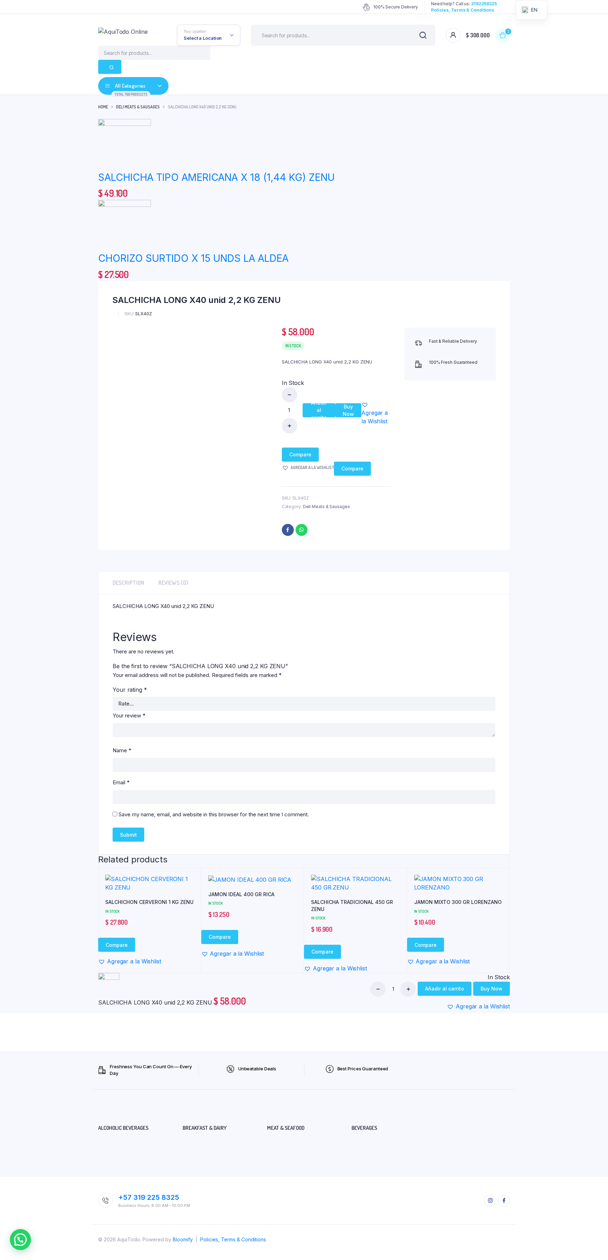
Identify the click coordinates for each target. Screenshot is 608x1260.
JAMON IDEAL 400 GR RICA (241, 894)
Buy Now (348, 410)
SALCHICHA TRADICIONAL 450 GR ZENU (352, 905)
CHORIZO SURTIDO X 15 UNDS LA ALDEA (193, 258)
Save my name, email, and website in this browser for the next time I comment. (214, 814)
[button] (375, 412)
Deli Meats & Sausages (138, 106)
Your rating (130, 689)
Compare (300, 454)
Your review (129, 715)
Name (122, 750)
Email (121, 782)
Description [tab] (128, 582)
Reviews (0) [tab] (173, 582)
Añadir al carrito (319, 410)
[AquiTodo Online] (127, 35)
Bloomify (183, 1239)
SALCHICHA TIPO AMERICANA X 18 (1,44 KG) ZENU (216, 177)
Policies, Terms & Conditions (233, 1239)
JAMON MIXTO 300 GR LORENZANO (458, 902)
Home (103, 106)
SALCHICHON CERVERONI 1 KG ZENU (149, 902)
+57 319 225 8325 (148, 1197)
